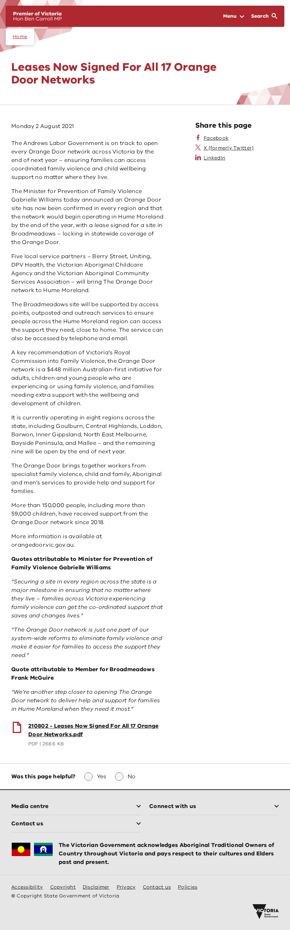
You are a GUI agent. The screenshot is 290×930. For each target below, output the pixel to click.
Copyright (63, 887)
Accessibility (27, 887)
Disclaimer (96, 887)
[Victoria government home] (266, 911)
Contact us (157, 887)
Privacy (126, 887)
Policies (187, 887)
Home (20, 36)
